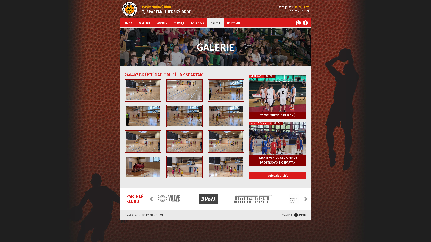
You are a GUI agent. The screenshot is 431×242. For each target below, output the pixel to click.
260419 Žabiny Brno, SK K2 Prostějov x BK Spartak (278, 160)
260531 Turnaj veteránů (277, 115)
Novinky (161, 23)
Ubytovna (233, 23)
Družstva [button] (197, 23)
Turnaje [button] (179, 23)
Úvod (128, 23)
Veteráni (257, 76)
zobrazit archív (278, 176)
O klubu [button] (144, 23)
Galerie (215, 23)
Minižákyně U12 (261, 123)
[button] (151, 198)
